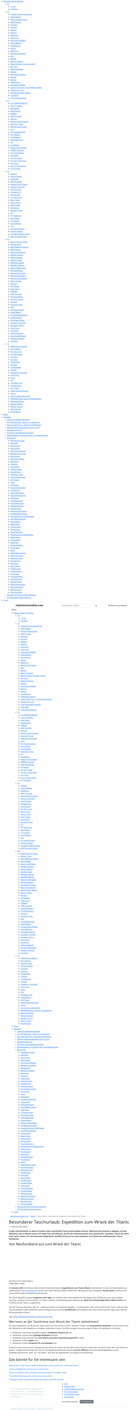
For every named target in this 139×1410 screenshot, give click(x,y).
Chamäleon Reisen (18, 85)
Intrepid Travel (16, 210)
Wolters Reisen (16, 404)
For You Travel (16, 158)
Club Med (14, 95)
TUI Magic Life (16, 383)
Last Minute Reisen (18, 519)
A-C (8, 12)
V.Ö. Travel (14, 388)
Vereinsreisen (16, 579)
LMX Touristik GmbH (18, 236)
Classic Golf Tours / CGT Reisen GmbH (25, 87)
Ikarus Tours (15, 202)
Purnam (13, 302)
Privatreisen (15, 540)
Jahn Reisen (15, 218)
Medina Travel (16, 260)
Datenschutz (69, 1386)
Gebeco (13, 174)
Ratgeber (7, 417)
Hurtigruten (15, 195)
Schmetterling (16, 318)
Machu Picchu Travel (18, 242)
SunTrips (14, 341)
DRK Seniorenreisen (18, 127)
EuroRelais (14, 145)
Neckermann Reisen (18, 278)
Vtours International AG (20, 396)
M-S (8, 239)
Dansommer (15, 111)
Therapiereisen (16, 576)
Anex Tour (14, 38)
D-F (8, 100)
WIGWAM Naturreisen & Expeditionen (25, 399)
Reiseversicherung (14, 430)
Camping (14, 464)
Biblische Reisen (17, 69)
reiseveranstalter (28, 1384)
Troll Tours (14, 375)
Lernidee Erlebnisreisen (20, 234)
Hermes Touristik (17, 187)
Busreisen (14, 461)
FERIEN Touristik (17, 150)
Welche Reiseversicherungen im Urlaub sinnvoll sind (32, 1317)
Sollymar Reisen (16, 333)
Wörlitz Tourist (16, 406)
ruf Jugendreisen (17, 310)
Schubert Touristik (18, 323)
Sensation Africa (17, 325)
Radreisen (14, 542)
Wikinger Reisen (17, 401)
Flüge (12, 482)
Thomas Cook (16, 352)
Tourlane (14, 357)
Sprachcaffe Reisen (18, 336)
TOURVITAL (15, 362)
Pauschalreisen (16, 532)
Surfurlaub (14, 574)
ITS (11, 213)
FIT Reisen (14, 155)
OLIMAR (13, 291)
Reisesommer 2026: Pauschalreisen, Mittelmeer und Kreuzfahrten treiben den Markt (43, 1365)
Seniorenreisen (16, 556)
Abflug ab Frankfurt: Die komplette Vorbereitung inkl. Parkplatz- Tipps (38, 1372)
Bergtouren (15, 456)
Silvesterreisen (16, 558)
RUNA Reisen (15, 312)
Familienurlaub (16, 474)
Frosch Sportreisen (18, 166)
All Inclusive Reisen (18, 451)
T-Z (8, 344)
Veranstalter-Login (71, 1394)
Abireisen (14, 443)
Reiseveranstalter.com (19, 1216)
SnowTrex (14, 331)
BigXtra (13, 72)
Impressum (69, 1397)
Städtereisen (15, 569)
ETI (11, 142)
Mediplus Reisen (17, 263)
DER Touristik (15, 116)
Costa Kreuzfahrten (18, 98)
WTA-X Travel (15, 409)
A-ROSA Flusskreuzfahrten (21, 14)
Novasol (13, 284)
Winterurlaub (15, 590)
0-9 (8, 4)
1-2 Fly (13, 6)
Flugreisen (14, 485)
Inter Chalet (15, 205)
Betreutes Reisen (17, 459)
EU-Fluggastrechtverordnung (19, 597)
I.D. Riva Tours (16, 197)
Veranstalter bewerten (70, 1402)
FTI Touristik (15, 168)
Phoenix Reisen (16, 297)
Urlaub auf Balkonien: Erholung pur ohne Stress (28, 1369)
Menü (14, 609)
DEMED (13, 114)
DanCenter (14, 108)
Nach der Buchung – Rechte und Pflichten (24, 425)
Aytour (13, 48)
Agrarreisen (15, 446)
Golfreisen (14, 498)
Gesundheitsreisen (18, 495)
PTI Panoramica (16, 299)
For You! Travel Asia (18, 161)
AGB (66, 1384)
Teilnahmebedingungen (74, 1389)
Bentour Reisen (16, 61)
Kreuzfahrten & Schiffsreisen (22, 516)
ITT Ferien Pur (16, 216)
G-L (8, 171)
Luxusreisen (15, 522)
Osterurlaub (15, 527)
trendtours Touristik (18, 372)
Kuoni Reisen (15, 223)
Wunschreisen (16, 592)
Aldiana (13, 30)
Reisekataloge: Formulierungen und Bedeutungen (27, 435)
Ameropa (14, 35)
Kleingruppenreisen (18, 511)
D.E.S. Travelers (16, 106)
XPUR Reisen (15, 412)
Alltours (13, 32)
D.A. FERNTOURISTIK (18, 103)
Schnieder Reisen (17, 320)
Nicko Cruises (16, 281)
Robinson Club (16, 304)
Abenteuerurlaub (17, 440)
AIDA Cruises (15, 22)
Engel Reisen (15, 137)
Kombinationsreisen (18, 514)
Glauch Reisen (16, 176)
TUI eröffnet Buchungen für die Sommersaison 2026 (30, 1376)
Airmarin (14, 25)
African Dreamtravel (18, 19)
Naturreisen (15, 524)
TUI (11, 380)
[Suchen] (96, 605)
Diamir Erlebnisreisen (19, 121)
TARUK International (18, 346)
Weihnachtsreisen (17, 584)
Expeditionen (15, 472)
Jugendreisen (15, 508)
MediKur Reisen (16, 255)
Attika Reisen (15, 43)
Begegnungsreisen (18, 454)
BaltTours (14, 51)
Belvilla (13, 59)
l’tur (12, 226)
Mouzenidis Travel (17, 273)
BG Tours (14, 66)
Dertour (13, 119)
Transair (13, 365)
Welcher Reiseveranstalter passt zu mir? (23, 427)
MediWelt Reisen (17, 265)
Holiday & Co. (15, 192)
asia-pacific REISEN (18, 40)
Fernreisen (14, 480)
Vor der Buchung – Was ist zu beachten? (23, 422)
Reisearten (11, 438)
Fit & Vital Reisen (17, 153)
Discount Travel (16, 124)
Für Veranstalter (71, 1391)
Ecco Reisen (15, 134)
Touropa (13, 359)
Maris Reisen (15, 250)
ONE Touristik (16, 294)
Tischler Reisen (16, 354)
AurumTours (15, 46)
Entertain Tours (16, 140)
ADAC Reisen (15, 17)
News (5, 414)
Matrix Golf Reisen (18, 252)
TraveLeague (15, 367)
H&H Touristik (16, 182)
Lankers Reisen (16, 231)
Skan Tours (15, 328)
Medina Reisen (16, 257)
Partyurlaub (15, 529)
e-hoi (12, 129)
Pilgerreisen (15, 537)
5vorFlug (14, 9)
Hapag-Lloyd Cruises (18, 184)
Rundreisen (15, 548)
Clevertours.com (17, 90)
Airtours (13, 27)
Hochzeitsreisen (17, 503)
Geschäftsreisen (17, 493)
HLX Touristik (15, 189)
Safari (12, 550)
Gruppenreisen (16, 501)
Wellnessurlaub (16, 587)
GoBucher (14, 179)
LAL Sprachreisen (17, 229)
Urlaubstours (15, 386)
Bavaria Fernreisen (18, 53)
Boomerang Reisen (18, 74)
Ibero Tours (15, 200)
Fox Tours (14, 163)
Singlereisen (15, 561)
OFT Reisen (15, 286)
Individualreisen (17, 506)
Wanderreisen (16, 582)
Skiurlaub (14, 563)
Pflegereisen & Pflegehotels (21, 535)
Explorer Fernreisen (18, 148)
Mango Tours (15, 244)
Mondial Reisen (16, 270)
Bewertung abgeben (119, 605)
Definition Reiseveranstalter (18, 420)
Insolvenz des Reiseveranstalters (20, 433)
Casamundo (15, 82)
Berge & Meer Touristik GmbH (22, 64)
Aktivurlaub (15, 448)
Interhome (14, 208)
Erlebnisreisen (16, 469)
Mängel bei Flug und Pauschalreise (21, 595)
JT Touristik (14, 221)
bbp (12, 56)
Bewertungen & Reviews (13, 1)
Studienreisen (16, 571)
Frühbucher (15, 490)
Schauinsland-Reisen (18, 315)
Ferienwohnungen (18, 477)
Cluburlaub (15, 467)
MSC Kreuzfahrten (18, 276)
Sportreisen (15, 566)
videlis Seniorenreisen (19, 391)
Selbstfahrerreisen (18, 553)
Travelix (13, 370)
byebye (13, 80)
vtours (13, 393)
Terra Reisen (15, 349)
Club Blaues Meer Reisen (20, 93)
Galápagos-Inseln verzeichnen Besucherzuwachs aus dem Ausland (36, 1379)
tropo (12, 378)
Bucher (13, 77)
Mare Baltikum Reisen (19, 247)
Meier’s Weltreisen (18, 268)
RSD (12, 307)
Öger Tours (15, 289)
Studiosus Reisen (17, 338)
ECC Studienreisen (17, 132)
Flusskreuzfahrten (17, 488)
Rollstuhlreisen (16, 545)
